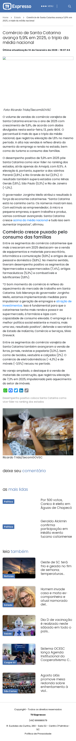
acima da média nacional (30, 220)
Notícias (9, 576)
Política (8, 501)
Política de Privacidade (38, 733)
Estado (17, 17)
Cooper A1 (10, 662)
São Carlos (10, 691)
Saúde (7, 633)
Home (5, 17)
